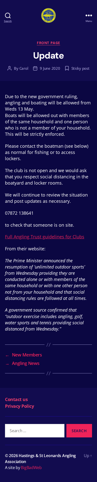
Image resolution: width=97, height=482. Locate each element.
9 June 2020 (50, 68)
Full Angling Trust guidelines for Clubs (44, 237)
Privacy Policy (19, 406)
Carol (23, 68)
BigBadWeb (31, 467)
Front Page (48, 43)
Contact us (16, 399)
